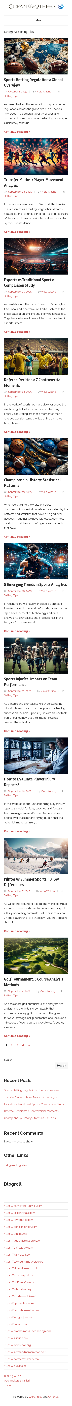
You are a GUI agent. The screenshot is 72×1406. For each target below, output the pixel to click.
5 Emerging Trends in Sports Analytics (35, 584)
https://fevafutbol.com (18, 1219)
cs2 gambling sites (15, 1165)
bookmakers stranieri (17, 1380)
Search (8, 1059)
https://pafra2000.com (18, 1247)
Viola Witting (43, 91)
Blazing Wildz (12, 1376)
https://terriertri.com (16, 1324)
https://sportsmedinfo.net (20, 1296)
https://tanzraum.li (15, 1233)
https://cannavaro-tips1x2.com (23, 1205)
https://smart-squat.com (19, 1275)
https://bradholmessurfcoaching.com (27, 1331)
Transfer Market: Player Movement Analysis (30, 1097)
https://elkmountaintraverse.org (24, 1261)
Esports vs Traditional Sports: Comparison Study (34, 1104)
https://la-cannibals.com (19, 1212)
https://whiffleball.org (17, 1345)
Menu (39, 20)
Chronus (53, 1396)
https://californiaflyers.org (20, 1282)
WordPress (35, 1396)
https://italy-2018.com (18, 1254)
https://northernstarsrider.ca (21, 1359)
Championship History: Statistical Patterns (30, 1118)
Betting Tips (11, 96)
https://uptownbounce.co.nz (22, 1303)
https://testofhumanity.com (21, 1310)
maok (7, 1385)
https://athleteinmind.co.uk (21, 1268)
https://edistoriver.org (17, 1289)
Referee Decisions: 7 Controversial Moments (31, 1111)
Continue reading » (17, 131)
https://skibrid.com (16, 1338)
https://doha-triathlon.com (21, 1226)
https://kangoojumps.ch (19, 1317)
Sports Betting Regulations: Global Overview (31, 1090)
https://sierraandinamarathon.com (25, 1352)
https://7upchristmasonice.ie (22, 1240)
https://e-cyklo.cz (15, 1366)
